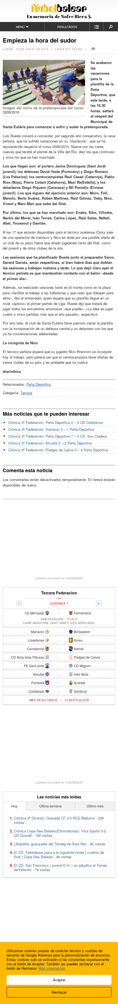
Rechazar (59, 992)
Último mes (95, 806)
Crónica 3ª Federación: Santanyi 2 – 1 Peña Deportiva (51, 429)
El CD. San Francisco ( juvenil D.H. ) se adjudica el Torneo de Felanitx (60, 867)
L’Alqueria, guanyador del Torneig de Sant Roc (50, 843)
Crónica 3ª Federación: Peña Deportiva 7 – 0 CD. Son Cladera (57, 436)
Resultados (67, 26)
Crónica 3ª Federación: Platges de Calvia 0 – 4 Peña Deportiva (58, 449)
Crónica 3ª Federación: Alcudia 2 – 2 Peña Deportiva (50, 443)
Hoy (14, 806)
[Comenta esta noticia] (93, 49)
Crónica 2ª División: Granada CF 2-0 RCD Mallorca (54, 818)
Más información (51, 968)
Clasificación (77, 700)
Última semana (50, 806)
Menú (20, 26)
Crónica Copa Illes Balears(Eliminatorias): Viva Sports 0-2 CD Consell (60, 833)
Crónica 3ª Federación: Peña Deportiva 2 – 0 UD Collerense (55, 422)
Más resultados (43, 700)
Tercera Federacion (59, 592)
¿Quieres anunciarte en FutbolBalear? (59, 578)
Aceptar (59, 979)
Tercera (26, 392)
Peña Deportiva (38, 384)
